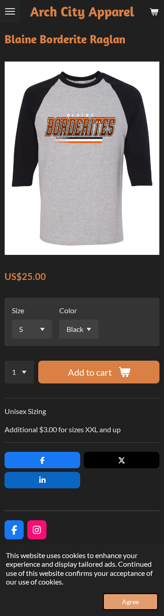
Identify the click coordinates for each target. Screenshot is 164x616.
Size (18, 310)
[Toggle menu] (10, 11)
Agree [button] (130, 602)
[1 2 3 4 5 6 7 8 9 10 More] (19, 372)
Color (68, 310)
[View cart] (154, 11)
